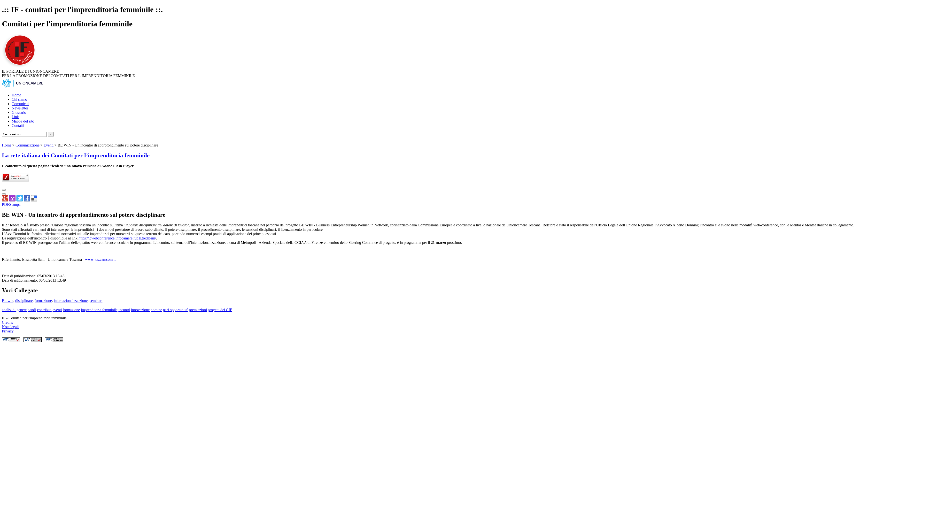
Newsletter (20, 108)
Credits (7, 322)
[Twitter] (19, 200)
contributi (44, 310)
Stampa (15, 204)
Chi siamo (19, 99)
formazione (43, 301)
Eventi (49, 145)
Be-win (7, 301)
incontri (124, 310)
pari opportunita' (175, 310)
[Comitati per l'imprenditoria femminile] (20, 67)
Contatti (18, 125)
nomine (156, 310)
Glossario (19, 112)
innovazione (140, 310)
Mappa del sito (23, 121)
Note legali (10, 327)
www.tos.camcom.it (100, 259)
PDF (5, 204)
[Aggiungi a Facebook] (27, 200)
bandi (32, 310)
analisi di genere (14, 310)
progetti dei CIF (220, 310)
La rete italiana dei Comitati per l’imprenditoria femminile (76, 155)
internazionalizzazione (71, 301)
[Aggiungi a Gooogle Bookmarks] (5, 200)
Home (16, 95)
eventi (57, 310)
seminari (96, 301)
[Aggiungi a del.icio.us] (34, 200)
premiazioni (198, 310)
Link (15, 117)
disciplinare (24, 301)
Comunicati (20, 104)
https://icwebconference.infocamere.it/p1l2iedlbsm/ (117, 238)
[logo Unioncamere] (22, 87)
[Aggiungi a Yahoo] (12, 200)
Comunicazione (27, 145)
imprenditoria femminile (99, 310)
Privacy (8, 331)
